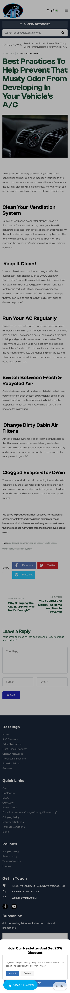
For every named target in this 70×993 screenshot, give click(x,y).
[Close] (65, 944)
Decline (27, 973)
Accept (12, 973)
